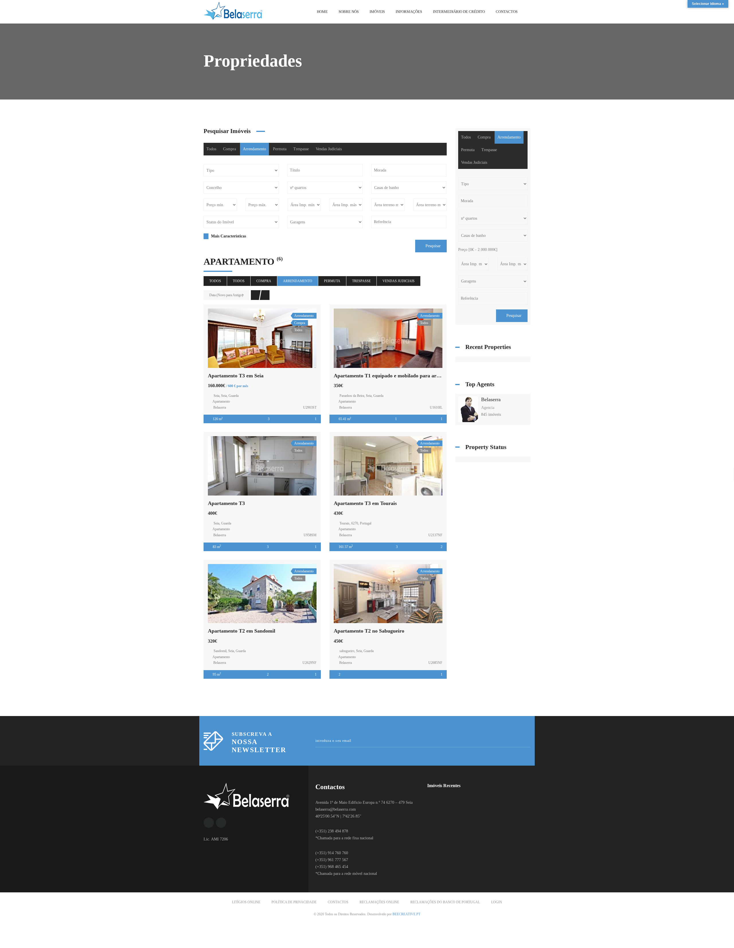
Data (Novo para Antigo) (226, 295)
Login (496, 902)
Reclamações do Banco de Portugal (445, 902)
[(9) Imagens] (262, 466)
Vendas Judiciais (329, 149)
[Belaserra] (468, 409)
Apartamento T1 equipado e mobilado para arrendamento (398, 376)
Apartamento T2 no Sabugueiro (369, 631)
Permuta (279, 149)
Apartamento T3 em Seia (235, 376)
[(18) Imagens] (388, 466)
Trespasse (301, 149)
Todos (211, 149)
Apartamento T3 (226, 503)
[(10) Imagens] (388, 338)
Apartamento (221, 401)
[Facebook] (209, 823)
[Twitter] (221, 823)
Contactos (338, 902)
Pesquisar (432, 246)
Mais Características (228, 236)
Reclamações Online (379, 902)
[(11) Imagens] (262, 593)
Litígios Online (246, 902)
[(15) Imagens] (262, 338)
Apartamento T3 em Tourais (365, 503)
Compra (229, 149)
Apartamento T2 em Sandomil (241, 631)
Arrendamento (254, 149)
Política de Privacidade (294, 902)
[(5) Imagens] (388, 593)
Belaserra (491, 399)
